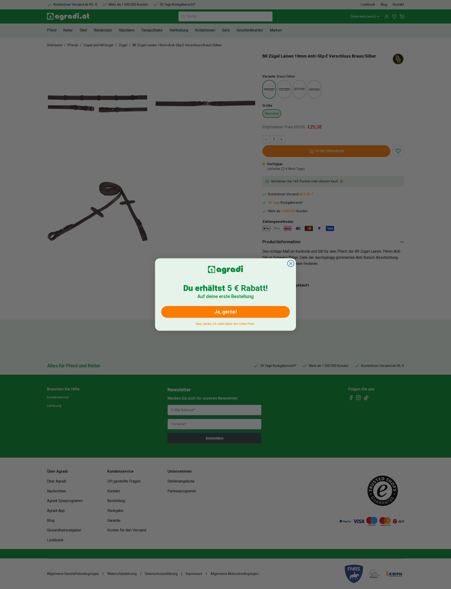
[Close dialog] (291, 263)
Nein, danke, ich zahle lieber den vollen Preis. (225, 323)
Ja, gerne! (225, 312)
